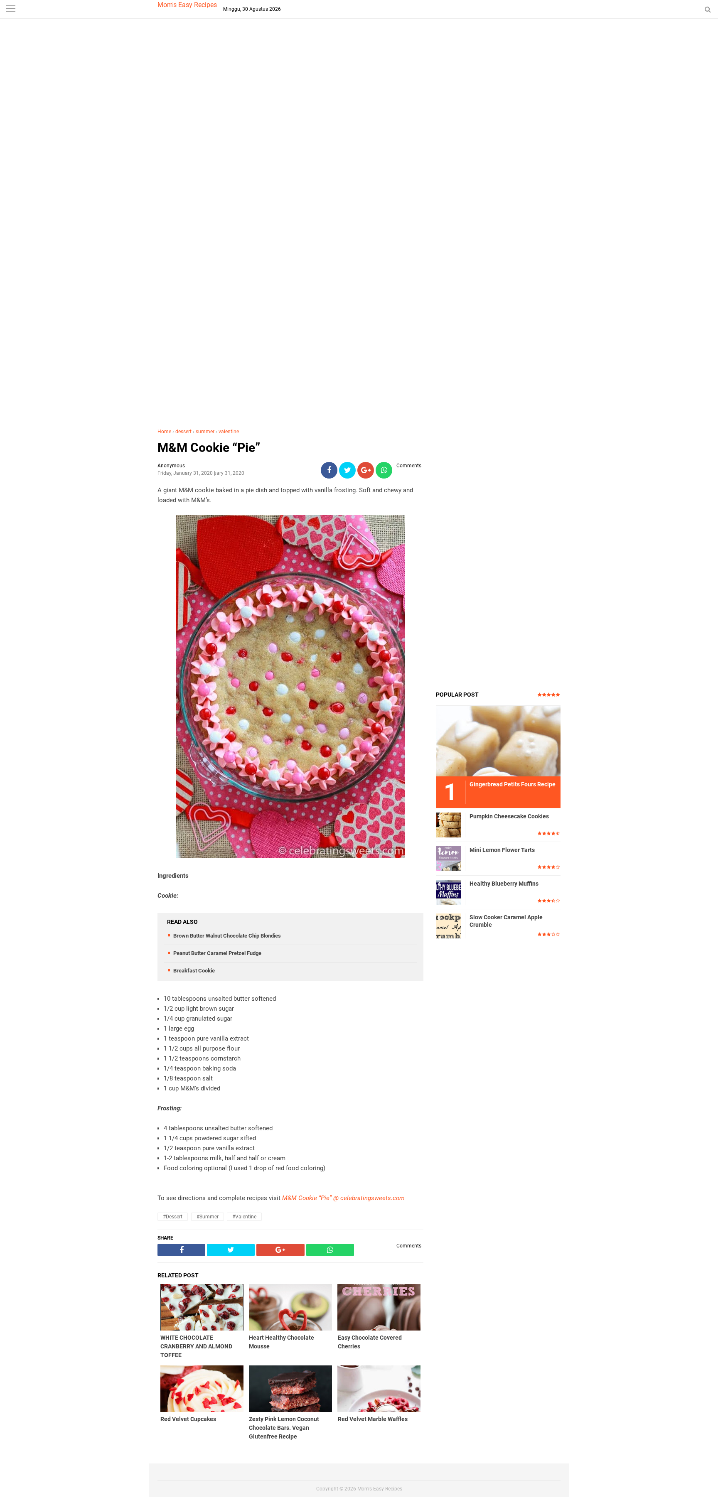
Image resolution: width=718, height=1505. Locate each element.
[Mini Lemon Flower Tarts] (448, 858)
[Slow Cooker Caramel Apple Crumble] (448, 925)
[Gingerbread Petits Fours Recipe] (498, 741)
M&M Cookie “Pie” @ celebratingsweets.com (343, 1198)
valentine (229, 432)
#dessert (172, 1217)
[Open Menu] (10, 9)
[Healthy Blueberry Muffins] (448, 892)
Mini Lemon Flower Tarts (502, 850)
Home (164, 432)
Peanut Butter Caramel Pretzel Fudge (217, 953)
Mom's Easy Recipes (187, 5)
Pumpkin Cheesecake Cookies (509, 816)
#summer (208, 1217)
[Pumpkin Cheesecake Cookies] (448, 825)
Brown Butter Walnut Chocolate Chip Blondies (227, 936)
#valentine (244, 1217)
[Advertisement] (359, 166)
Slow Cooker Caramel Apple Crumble (506, 921)
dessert (183, 432)
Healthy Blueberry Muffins (504, 883)
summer (205, 432)
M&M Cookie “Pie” (208, 447)
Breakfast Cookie (194, 970)
